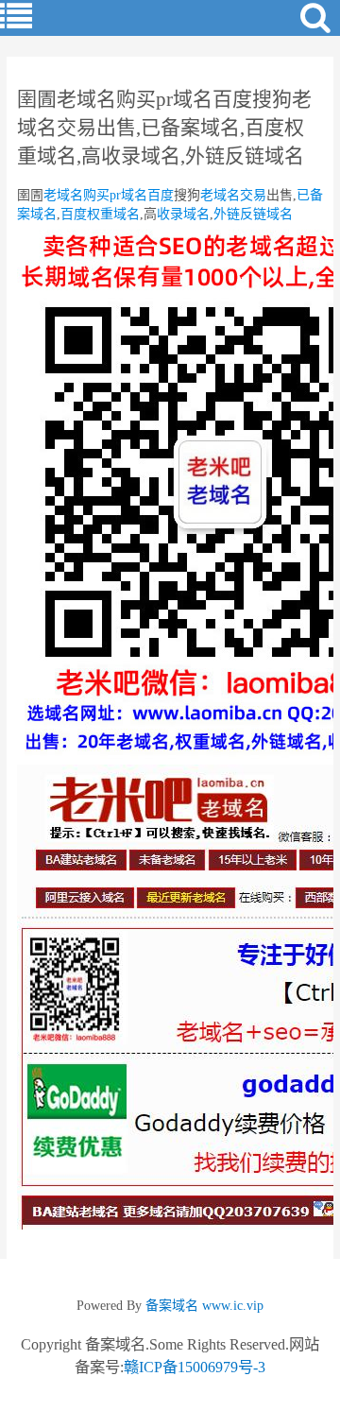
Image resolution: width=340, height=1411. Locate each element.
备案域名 (171, 1306)
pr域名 (128, 195)
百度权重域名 (100, 214)
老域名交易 (233, 195)
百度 (160, 195)
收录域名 (183, 214)
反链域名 (266, 214)
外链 (226, 214)
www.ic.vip (233, 1306)
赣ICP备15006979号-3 (194, 1367)
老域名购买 (76, 195)
